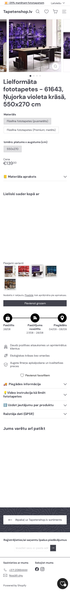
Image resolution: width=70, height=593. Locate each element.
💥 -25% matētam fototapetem (24, 3)
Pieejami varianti (13, 263)
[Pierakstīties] (53, 548)
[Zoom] (55, 66)
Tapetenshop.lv (17, 11)
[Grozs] (55, 11)
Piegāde (29, 295)
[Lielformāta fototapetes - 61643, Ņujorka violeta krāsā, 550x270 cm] (35, 212)
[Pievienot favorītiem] (61, 207)
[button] (10, 271)
